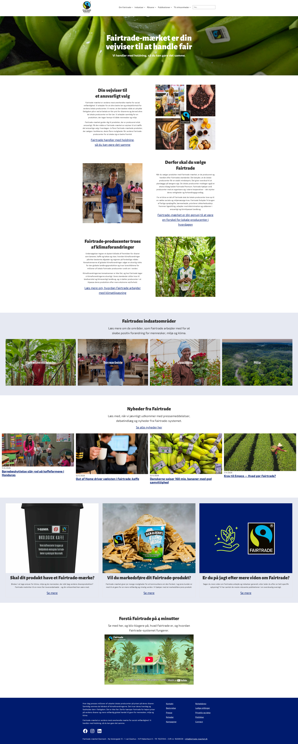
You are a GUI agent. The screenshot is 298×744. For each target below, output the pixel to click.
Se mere (52, 593)
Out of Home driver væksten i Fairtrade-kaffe (107, 478)
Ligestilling (185, 362)
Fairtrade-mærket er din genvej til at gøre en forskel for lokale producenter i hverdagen (185, 219)
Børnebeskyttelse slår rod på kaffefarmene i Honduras (33, 473)
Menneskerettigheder (41, 362)
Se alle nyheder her (149, 427)
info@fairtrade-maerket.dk (196, 739)
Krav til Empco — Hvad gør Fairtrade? (250, 476)
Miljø (257, 362)
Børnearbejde (112, 362)
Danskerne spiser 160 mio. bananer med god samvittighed (181, 480)
